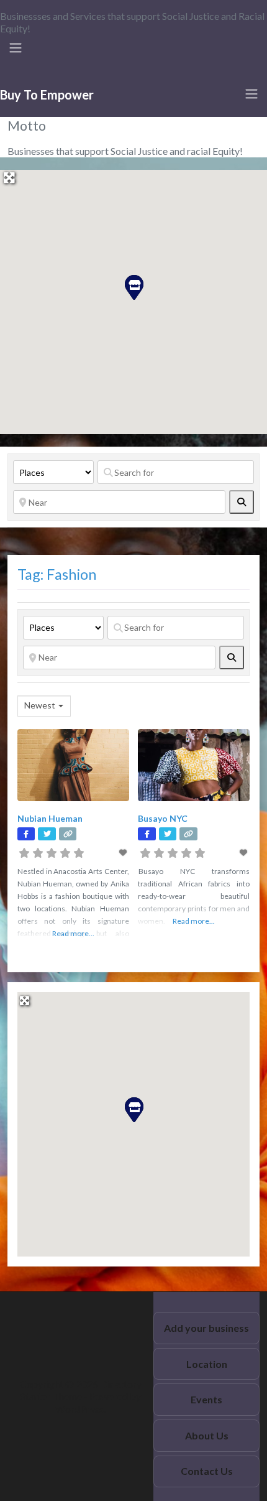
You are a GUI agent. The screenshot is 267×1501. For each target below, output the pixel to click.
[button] (133, 286)
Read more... (73, 933)
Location (206, 1364)
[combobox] (44, 706)
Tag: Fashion (56, 574)
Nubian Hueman (50, 818)
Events (206, 1399)
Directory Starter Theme (81, 1390)
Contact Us (207, 1471)
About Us (207, 1435)
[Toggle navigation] (15, 48)
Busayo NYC (163, 818)
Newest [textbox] (39, 705)
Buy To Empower (47, 94)
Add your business (206, 1328)
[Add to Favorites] (124, 852)
